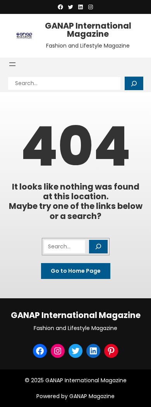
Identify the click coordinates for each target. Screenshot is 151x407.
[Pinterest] (111, 351)
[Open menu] (12, 64)
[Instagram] (91, 7)
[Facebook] (60, 7)
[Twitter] (70, 7)
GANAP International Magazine (88, 29)
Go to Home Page (76, 271)
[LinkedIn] (80, 7)
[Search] (134, 83)
